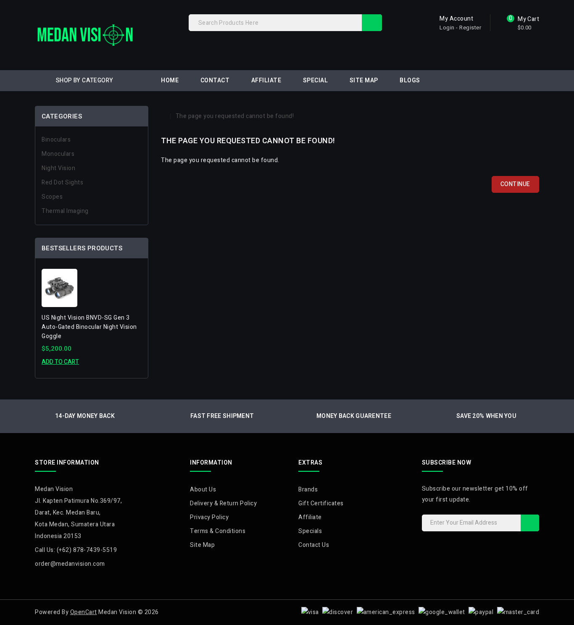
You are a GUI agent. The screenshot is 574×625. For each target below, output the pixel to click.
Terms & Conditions (217, 531)
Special (315, 80)
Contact (215, 80)
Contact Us (313, 545)
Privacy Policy (209, 517)
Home (170, 80)
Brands (308, 489)
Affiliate (266, 80)
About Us (203, 489)
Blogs (410, 80)
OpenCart (83, 612)
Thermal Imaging (65, 211)
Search (372, 22)
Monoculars (58, 154)
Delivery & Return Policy (223, 503)
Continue (515, 184)
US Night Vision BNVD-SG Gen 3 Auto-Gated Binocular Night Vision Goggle (89, 327)
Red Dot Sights (62, 182)
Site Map (364, 80)
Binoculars (56, 139)
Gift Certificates (321, 503)
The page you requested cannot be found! (235, 116)
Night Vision (58, 168)
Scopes (52, 196)
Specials (310, 531)
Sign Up (530, 523)
